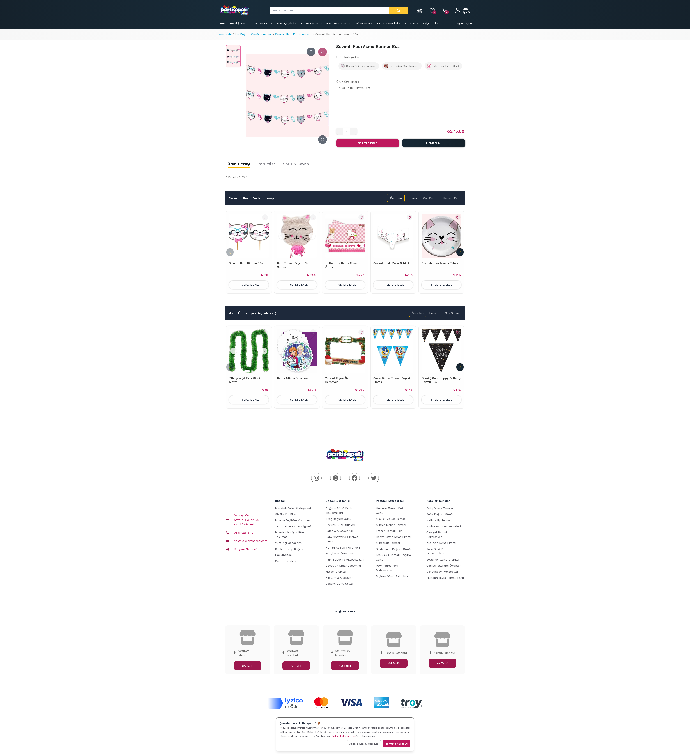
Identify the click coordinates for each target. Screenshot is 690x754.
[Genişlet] (322, 139)
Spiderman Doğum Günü (393, 549)
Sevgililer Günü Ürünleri (443, 559)
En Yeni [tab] (412, 198)
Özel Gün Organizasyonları (344, 565)
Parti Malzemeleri (387, 23)
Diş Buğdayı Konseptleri (442, 571)
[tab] (238, 164)
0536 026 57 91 (244, 532)
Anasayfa (225, 34)
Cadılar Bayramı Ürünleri (443, 565)
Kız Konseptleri (310, 23)
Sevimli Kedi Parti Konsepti (293, 34)
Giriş (465, 8)
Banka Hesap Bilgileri (289, 549)
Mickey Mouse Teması (391, 519)
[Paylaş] (311, 52)
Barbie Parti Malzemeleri (443, 526)
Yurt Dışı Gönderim (288, 543)
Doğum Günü (362, 23)
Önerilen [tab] (396, 198)
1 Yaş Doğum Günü (339, 519)
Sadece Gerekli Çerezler (363, 743)
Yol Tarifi (247, 665)
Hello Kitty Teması (439, 520)
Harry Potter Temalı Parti (393, 537)
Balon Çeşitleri (285, 23)
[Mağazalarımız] (420, 10)
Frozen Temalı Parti (389, 531)
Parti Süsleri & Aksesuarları (345, 559)
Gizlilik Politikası (286, 514)
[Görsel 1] (295, 256)
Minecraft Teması (388, 543)
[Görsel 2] (300, 256)
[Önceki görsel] (282, 236)
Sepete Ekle (368, 143)
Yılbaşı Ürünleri (336, 571)
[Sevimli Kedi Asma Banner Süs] (233, 56)
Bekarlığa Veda (238, 23)
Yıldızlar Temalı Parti (441, 543)
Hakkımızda (283, 555)
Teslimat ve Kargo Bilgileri (293, 526)
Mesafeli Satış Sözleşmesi (293, 508)
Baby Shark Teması (439, 508)
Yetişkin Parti (261, 23)
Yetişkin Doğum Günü (341, 553)
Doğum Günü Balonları (392, 576)
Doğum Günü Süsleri (340, 525)
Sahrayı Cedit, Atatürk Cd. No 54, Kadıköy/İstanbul (246, 520)
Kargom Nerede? (245, 549)
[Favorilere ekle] (322, 52)
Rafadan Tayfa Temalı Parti (445, 577)
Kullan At (410, 23)
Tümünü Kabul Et (396, 743)
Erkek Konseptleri (336, 23)
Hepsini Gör (451, 198)
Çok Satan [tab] (430, 198)
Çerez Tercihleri (286, 561)
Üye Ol (466, 12)
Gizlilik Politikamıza (343, 735)
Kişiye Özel (429, 23)
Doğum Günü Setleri (340, 583)
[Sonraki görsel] (312, 236)
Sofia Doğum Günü (439, 514)
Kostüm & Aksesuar (339, 577)
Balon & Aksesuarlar (339, 531)
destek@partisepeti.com (250, 541)
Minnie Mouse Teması (391, 525)
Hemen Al (433, 143)
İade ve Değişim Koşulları (292, 520)
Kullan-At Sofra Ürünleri (343, 547)
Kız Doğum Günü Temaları (253, 34)
